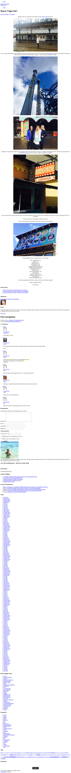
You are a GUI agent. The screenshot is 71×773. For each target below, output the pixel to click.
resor (38, 754)
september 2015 (6, 618)
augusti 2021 (6, 530)
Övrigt (4, 727)
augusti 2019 (6, 560)
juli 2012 (5, 665)
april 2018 (5, 580)
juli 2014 (5, 636)
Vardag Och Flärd (7, 704)
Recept (4, 729)
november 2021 (6, 527)
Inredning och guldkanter (8, 684)
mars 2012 (5, 670)
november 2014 (6, 631)
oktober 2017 (6, 587)
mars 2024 (5, 497)
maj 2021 (5, 534)
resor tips (2, 757)
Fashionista (3, 771)
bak (1, 752)
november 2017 (6, 586)
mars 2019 (5, 566)
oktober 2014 (6, 632)
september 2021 (6, 529)
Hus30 (4, 683)
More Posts (3, 313)
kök (61, 752)
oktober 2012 (6, 662)
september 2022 (6, 516)
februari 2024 (6, 498)
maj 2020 (5, 549)
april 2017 (5, 595)
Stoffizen (5, 701)
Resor (4, 732)
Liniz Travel (6, 333)
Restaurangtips (6, 733)
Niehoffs (5, 693)
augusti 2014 (6, 634)
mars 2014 (5, 641)
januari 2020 (6, 554)
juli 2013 (5, 651)
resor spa (68, 754)
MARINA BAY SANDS (8, 481)
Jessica (23, 151)
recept (30, 754)
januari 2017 (6, 599)
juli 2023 (5, 503)
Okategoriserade (6, 726)
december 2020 (6, 540)
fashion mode (29, 752)
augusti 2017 (6, 590)
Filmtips (5, 717)
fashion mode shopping (36, 752)
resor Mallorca (63, 754)
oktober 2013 (6, 647)
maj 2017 (5, 594)
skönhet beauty (20, 757)
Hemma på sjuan (7, 681)
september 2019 (6, 559)
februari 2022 (6, 523)
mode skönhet (23, 754)
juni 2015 (5, 622)
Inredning (5, 720)
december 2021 (6, 525)
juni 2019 (5, 563)
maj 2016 (5, 608)
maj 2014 (5, 638)
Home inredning (46, 752)
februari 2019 (6, 568)
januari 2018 (6, 584)
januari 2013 (6, 658)
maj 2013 (5, 653)
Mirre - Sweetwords (7, 487)
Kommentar (3, 421)
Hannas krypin (6, 489)
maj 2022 (5, 520)
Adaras (4, 676)
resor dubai (49, 754)
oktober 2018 (6, 573)
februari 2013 (6, 657)
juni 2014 (5, 637)
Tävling (5, 742)
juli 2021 (5, 532)
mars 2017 (5, 596)
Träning (5, 744)
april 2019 (5, 565)
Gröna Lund (44, 16)
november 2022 (6, 513)
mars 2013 (5, 656)
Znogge (5, 709)
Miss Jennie (5, 691)
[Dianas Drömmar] (5, 4)
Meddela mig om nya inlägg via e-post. (10, 438)
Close (4, 5)
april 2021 (5, 535)
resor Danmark (44, 754)
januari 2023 (6, 511)
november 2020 (6, 542)
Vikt (4, 747)
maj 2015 (5, 623)
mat (5, 754)
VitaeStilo (5, 707)
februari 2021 (6, 538)
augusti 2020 (6, 545)
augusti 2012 (6, 664)
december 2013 (6, 644)
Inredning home (58, 752)
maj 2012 (5, 668)
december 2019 (6, 555)
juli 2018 (5, 576)
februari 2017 (6, 597)
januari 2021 (6, 539)
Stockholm (47, 757)
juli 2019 (5, 561)
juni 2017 (5, 592)
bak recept (4, 752)
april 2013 (5, 654)
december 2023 (6, 499)
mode (11, 754)
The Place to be (6, 702)
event (24, 752)
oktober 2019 (6, 558)
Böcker (5, 715)
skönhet (13, 757)
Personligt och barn (7, 728)
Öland (3, 758)
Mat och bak (6, 723)
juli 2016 (5, 606)
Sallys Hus (5, 698)
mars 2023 (5, 508)
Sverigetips (5, 741)
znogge (4, 343)
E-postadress (4, 426)
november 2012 (6, 661)
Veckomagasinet (6, 705)
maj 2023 (5, 506)
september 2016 (6, 604)
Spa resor (33, 757)
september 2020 (6, 544)
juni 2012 (5, 667)
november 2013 (6, 646)
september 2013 (6, 648)
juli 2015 (5, 621)
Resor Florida (53, 754)
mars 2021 (5, 537)
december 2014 (6, 630)
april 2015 (5, 625)
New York (27, 754)
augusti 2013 (6, 649)
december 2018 (6, 570)
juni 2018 (5, 577)
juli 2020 (5, 546)
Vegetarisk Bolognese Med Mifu (13, 321)
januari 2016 (6, 613)
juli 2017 (5, 591)
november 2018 (6, 571)
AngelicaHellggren (7, 677)
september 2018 (6, 574)
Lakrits (64, 752)
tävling (64, 757)
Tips (4, 743)
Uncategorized (6, 746)
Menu (2, 5)
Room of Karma (6, 697)
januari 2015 (6, 628)
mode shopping (17, 754)
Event (4, 716)
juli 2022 (5, 518)
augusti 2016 (6, 605)
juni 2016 (5, 607)
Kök (4, 721)
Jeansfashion (6, 686)
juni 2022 (5, 519)
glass (42, 752)
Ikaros (50, 53)
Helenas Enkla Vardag (8, 679)
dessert (22, 752)
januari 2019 (6, 569)
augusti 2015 (6, 620)
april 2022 (5, 522)
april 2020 (5, 550)
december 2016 (6, 600)
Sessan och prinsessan (8, 699)
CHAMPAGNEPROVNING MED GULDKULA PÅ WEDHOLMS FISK (20, 476)
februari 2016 (6, 612)
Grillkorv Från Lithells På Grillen (16, 320)
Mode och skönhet (7, 724)
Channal (5, 678)
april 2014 (5, 639)
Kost (4, 722)
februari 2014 (6, 642)
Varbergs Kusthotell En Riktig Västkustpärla (13, 479)
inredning (52, 752)
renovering (5, 731)
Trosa (60, 757)
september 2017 (6, 589)
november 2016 (6, 601)
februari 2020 (6, 553)
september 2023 (6, 501)
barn (7, 752)
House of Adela (6, 682)
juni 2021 (5, 533)
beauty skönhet (10, 752)
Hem (4, 1)
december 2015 (6, 615)
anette (4, 381)
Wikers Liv (5, 708)
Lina (27, 152)
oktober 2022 (6, 514)
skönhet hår (26, 757)
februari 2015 (6, 627)
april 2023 (5, 507)
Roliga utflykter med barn (6, 299)
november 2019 (6, 556)
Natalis (4, 692)
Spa (4, 738)
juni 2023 (5, 504)
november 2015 (6, 616)
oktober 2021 (6, 528)
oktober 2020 (6, 543)
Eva (4, 403)
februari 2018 (6, 582)
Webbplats (3, 428)
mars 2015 (5, 626)
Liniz (4, 687)
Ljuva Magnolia (6, 689)
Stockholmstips (15, 299)
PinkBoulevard (6, 696)
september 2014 (6, 633)
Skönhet (5, 737)
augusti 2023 (6, 502)
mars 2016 (5, 611)
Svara (4, 326)
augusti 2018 (6, 575)
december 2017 (6, 585)
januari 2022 (6, 524)
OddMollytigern (6, 694)
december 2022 (6, 512)
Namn (2, 423)
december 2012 (6, 659)
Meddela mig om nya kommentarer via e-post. (12, 436)
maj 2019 (5, 564)
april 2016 (5, 610)
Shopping (5, 736)
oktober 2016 (6, 602)
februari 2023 (6, 509)
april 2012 (5, 669)
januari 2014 (6, 643)
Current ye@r (4, 433)
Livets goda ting (6, 688)
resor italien (58, 754)
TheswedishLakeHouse (8, 703)
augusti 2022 (6, 517)
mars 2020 (5, 551)
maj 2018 (5, 579)
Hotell (4, 718)
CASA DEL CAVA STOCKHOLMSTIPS (12, 478)
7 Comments (12, 14)
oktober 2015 (6, 617)
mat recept (8, 754)
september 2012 (6, 663)
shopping (6, 757)
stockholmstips (54, 757)
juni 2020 (5, 548)
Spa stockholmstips (40, 757)
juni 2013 (5, 652)
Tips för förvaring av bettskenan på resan (12, 480)
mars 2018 (5, 581)
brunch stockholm (17, 752)
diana (8, 14)
